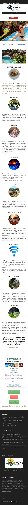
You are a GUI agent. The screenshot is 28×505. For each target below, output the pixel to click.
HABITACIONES (14, 402)
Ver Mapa (19, 420)
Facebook (14, 502)
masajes (6, 153)
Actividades (13, 1)
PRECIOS (14, 17)
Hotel (7, 1)
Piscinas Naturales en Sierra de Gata (10, 3)
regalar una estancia (12, 240)
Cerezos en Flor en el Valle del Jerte (12, 439)
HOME (20, 1)
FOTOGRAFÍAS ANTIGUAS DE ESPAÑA (14, 406)
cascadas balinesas (8, 85)
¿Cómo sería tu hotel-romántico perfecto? (14, 437)
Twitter (11, 502)
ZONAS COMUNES (14, 392)
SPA (3, 1)
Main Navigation (14, 13)
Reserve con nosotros (9, 425)
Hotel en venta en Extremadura (11, 434)
